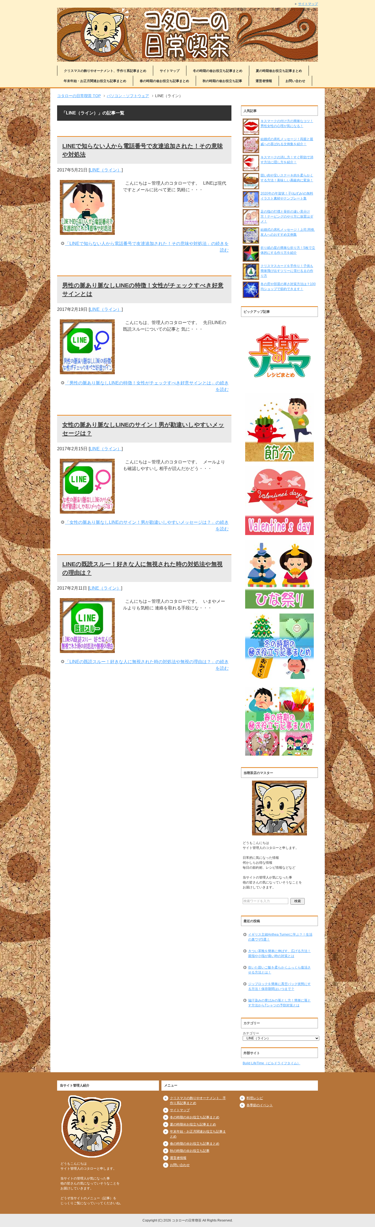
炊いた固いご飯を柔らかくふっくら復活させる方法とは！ (279, 970)
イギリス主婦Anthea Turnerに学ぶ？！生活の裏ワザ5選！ (280, 937)
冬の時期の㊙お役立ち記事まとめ (217, 71)
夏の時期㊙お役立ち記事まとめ (279, 71)
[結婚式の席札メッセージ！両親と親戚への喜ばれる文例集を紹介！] (251, 151)
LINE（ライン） (106, 170)
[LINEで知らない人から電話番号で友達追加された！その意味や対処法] (87, 231)
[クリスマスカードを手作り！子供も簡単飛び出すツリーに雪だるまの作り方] (251, 277)
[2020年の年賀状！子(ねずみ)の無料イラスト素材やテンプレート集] (251, 205)
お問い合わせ (295, 81)
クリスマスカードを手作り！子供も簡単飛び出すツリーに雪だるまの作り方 (287, 271)
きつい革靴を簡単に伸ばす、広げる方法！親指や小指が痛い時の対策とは (279, 953)
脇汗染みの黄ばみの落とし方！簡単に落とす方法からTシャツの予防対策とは (279, 1002)
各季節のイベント (260, 1105)
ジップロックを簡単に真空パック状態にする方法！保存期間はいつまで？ (279, 986)
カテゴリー (251, 1033)
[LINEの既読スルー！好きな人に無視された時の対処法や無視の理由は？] (87, 649)
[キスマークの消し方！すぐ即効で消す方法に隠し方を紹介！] (251, 169)
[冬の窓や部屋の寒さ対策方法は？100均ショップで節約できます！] (251, 295)
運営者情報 (264, 81)
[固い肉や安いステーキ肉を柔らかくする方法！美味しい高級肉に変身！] (251, 187)
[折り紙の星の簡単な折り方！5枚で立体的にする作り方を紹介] (251, 259)
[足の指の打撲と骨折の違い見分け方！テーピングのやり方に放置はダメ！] (251, 223)
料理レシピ (255, 1098)
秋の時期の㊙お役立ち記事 (222, 81)
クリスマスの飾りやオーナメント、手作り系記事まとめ (105, 71)
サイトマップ (170, 71)
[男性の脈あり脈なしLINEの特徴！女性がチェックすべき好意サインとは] (87, 370)
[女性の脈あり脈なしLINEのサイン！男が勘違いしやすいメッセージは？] (87, 510)
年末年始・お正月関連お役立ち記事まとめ (95, 81)
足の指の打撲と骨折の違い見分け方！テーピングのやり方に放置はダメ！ (287, 216)
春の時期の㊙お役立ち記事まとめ (164, 81)
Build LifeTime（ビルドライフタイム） (271, 1063)
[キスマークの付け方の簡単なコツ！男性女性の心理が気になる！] (251, 132)
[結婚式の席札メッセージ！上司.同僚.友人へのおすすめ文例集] (251, 241)
